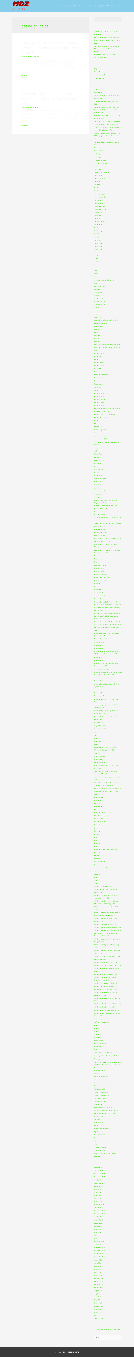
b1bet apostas (98, 326)
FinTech (96, 472)
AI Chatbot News (99, 286)
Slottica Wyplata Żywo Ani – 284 (104, 1007)
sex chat (97, 874)
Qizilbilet (97, 855)
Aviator (96, 295)
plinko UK (97, 843)
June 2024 (97, 1192)
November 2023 (99, 1214)
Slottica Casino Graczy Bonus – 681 (105, 924)
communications (99, 436)
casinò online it (99, 405)
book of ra (97, 378)
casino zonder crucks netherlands (105, 414)
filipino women (99, 469)
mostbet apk (98, 590)
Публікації (97, 1132)
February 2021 (99, 1306)
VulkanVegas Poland (100, 1101)
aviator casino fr (99, 305)
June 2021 (97, 1297)
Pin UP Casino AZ (100, 822)
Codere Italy (98, 433)
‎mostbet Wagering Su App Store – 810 (106, 711)
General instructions (100, 491)
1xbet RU (97, 240)
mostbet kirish (99, 660)
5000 (96, 274)
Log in (96, 69)
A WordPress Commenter (102, 1330)
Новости (97, 1125)
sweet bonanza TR (100, 1043)
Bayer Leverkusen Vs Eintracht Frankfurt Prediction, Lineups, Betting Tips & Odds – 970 (108, 347)
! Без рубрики (98, 92)
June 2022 (97, 1266)
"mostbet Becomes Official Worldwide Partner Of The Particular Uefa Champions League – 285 (108, 109)
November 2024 (99, 1177)
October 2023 (98, 1217)
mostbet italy (98, 657)
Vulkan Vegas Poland (101, 1098)
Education (97, 463)
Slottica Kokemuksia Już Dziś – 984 (105, 974)
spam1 (96, 1025)
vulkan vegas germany (101, 1095)
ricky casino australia (101, 868)
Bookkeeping (98, 384)
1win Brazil (97, 157)
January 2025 (98, 1171)
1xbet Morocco (99, 234)
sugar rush (97, 1037)
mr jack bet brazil (99, 726)
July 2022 (97, 1263)
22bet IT (97, 261)
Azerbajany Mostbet (100, 323)
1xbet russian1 (98, 249)
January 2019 (98, 1318)
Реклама (97, 1138)
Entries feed (98, 72)
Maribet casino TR (100, 580)
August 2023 (98, 1223)
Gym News (97, 497)
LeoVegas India (99, 568)
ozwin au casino (99, 762)
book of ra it (98, 381)
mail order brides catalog (102, 577)
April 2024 (97, 1198)
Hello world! (117, 1330)
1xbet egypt (98, 212)
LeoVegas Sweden (100, 574)
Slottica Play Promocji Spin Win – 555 (106, 983)
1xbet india (97, 218)
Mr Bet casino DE (99, 723)
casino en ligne (99, 393)
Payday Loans (98, 806)
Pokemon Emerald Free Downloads (105, 849)
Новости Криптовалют (101, 1129)
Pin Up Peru (98, 825)
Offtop (96, 753)
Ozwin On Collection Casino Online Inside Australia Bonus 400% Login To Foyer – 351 (107, 791)
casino (96, 390)
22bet (96, 255)
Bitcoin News (98, 362)
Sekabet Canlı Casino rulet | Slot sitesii (106, 31)
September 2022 (99, 1257)
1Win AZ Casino (99, 151)
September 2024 (99, 1183)
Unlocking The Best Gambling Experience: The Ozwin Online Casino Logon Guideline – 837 (108, 1064)
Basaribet (97, 341)
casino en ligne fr (99, 396)
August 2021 (98, 1291)
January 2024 (98, 1208)
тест (95, 1141)
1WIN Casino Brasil (100, 160)
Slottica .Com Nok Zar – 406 (103, 886)
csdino (96, 451)
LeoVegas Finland (100, 565)
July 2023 (97, 1226)
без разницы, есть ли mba (103, 1107)
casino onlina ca (26, 57)
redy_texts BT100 (99, 862)
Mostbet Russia (99, 681)
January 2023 (98, 1244)
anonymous (98, 292)
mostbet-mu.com (99, 714)
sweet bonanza (99, 1040)
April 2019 (97, 1315)
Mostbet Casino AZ (100, 639)
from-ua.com (98, 482)
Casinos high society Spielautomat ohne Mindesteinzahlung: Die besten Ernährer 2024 (107, 40)
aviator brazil (98, 298)
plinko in (97, 840)
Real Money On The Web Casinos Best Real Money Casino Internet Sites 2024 (49, 48)
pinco (96, 828)
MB (95, 586)
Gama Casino (98, 485)
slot (95, 877)
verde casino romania (101, 1083)
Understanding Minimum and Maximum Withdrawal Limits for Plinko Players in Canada (107, 48)
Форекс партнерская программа (105, 1153)
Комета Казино (99, 1116)
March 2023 (98, 1238)
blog (95, 372)
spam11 (96, 1031)
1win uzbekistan (99, 178)
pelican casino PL (100, 812)
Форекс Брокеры (100, 1147)
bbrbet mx (97, 356)
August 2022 (98, 1260)
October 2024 (98, 1180)
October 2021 (98, 1287)
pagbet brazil (98, 797)
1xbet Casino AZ (99, 203)
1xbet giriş (97, 215)
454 (95, 271)
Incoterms (88, 6)
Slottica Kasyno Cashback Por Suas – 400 (107, 965)
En (95, 466)
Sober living (98, 1019)
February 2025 (99, 1168)
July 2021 (97, 1294)
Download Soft (99, 460)
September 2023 (99, 1220)
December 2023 (99, 1211)
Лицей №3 (97, 1119)
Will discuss (98, 1104)
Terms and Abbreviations (74, 6)
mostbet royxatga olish (101, 678)
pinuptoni (97, 834)
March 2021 (98, 1303)
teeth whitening (99, 1047)
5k (95, 277)
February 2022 (99, 1278)
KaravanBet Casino (100, 532)
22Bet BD (97, 258)
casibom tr (97, 387)
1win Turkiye (98, 175)
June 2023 (97, 1229)
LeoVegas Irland (99, 571)
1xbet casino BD (99, 206)
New (95, 738)
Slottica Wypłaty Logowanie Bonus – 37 (107, 1010)
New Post (97, 741)
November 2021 (99, 1284)
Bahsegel (97, 335)
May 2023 (97, 1232)
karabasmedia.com (100, 529)
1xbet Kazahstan (99, 221)
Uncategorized (99, 1059)
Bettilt (96, 359)
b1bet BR (97, 329)
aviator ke (97, 311)
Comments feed (99, 75)
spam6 (96, 1034)
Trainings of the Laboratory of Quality (106, 1056)
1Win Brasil (97, 154)
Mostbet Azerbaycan (101, 599)
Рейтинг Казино (99, 1135)
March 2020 (98, 1312)
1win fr (96, 166)
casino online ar (99, 402)
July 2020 (97, 1309)
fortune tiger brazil (100, 478)
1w (95, 148)
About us (110, 6)
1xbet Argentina (99, 191)
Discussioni (98, 457)
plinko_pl (97, 846)
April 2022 (97, 1272)
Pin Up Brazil (98, 819)
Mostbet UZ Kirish (100, 693)
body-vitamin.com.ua (101, 375)
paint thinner (98, 800)
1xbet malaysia (99, 231)
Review (96, 865)
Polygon (97, 852)
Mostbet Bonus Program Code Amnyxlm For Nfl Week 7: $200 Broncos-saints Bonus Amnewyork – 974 (107, 616)
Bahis (96, 332)
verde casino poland (100, 1080)
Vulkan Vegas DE (99, 1089)
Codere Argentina (100, 430)
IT (95, 511)
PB (95, 809)
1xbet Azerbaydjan (100, 197)
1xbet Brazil (98, 200)
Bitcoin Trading (99, 365)
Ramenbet (97, 858)
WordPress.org (99, 78)
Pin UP (96, 815)
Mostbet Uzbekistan (100, 696)
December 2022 (99, 1248)
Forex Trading (98, 475)
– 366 (96, 89)
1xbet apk (97, 185)
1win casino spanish (100, 163)
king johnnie (98, 559)
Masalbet (97, 583)
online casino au (99, 756)
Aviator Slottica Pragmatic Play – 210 (106, 320)
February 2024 (99, 1204)
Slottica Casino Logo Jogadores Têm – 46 (107, 927)
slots (95, 880)
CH (95, 424)
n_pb (96, 735)
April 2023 (97, 1235)
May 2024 (97, 1195)
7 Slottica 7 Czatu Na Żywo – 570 (104, 280)
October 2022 (98, 1254)
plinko (96, 837)
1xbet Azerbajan (99, 194)
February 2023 (99, 1241)
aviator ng (97, 317)
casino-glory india (100, 417)
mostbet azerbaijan (100, 596)
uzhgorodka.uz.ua (100, 1070)
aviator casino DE (99, 301)
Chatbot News (98, 427)
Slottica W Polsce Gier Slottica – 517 (106, 989)
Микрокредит (98, 1122)
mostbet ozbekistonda (101, 669)
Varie (96, 1073)
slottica (96, 883)
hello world (98, 34)
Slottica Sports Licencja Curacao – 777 (106, 986)
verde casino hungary (101, 1077)
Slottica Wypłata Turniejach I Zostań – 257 (107, 1004)
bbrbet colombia (99, 353)
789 (95, 283)
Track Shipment (99, 6)
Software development (101, 1022)
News (96, 744)
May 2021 (97, 1300)
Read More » (25, 75)
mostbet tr (97, 690)
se (95, 871)
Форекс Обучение (100, 1150)
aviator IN (97, 308)
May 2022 (97, 1269)
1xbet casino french (100, 209)
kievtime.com (98, 556)
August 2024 (98, 1186)
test (95, 1050)
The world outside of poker (103, 1053)
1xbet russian (98, 246)
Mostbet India (98, 648)
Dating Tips (98, 454)
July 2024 (97, 1189)
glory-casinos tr (99, 494)
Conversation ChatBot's (102, 439)
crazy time (97, 448)
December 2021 (99, 1281)
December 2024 (99, 1174)
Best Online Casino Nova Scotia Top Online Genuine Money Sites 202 (49, 98)
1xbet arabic (98, 188)
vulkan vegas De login (101, 1092)
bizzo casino (98, 368)
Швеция (97, 1156)
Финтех (96, 1144)
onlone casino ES (99, 759)
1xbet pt (96, 237)
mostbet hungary (99, 642)
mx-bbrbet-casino (100, 729)
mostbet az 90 (98, 593)
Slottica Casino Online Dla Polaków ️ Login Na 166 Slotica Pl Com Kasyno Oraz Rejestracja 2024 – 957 (107, 933)
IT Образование (99, 514)
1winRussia (98, 182)
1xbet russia (98, 243)
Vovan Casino (98, 1086)
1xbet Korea (98, 225)
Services (59, 6)
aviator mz (97, 314)
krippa (96, 562)
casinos (96, 420)
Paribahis (97, 803)
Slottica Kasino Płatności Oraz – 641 (105, 962)
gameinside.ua (99, 488)
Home (51, 6)
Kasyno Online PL (100, 535)
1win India (97, 169)
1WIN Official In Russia (101, 172)
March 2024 (98, 1201)
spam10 (96, 1028)
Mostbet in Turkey (100, 645)
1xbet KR (97, 228)
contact (118, 6)
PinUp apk (97, 831)
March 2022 (98, 1275)
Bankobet (97, 338)
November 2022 (99, 1251)
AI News (97, 289)
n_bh (95, 732)
